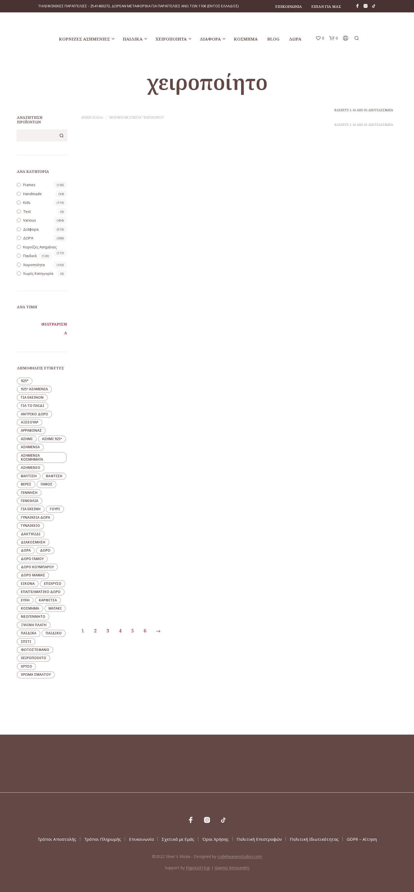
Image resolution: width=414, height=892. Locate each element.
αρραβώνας (31, 430)
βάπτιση (29, 476)
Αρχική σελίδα (92, 117)
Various (29, 220)
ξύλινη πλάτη (33, 625)
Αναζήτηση (61, 135)
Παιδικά (133, 39)
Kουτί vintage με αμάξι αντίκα (269, 356)
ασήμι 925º (52, 438)
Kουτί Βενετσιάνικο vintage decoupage (276, 474)
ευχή (25, 600)
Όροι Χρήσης (215, 839)
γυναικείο (30, 525)
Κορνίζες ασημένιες (84, 39)
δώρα (26, 550)
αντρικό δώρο (34, 414)
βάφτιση (54, 476)
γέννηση (29, 492)
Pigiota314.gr (198, 868)
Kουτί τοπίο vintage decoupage (270, 592)
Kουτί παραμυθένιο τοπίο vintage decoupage (111, 594)
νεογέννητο (33, 616)
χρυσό (26, 666)
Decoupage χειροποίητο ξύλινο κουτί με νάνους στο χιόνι (197, 235)
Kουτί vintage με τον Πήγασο (349, 356)
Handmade (32, 193)
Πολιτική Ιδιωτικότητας (314, 839)
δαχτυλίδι (31, 534)
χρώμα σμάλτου (36, 674)
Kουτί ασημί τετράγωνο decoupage (193, 474)
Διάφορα (210, 39)
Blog (273, 39)
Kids (26, 202)
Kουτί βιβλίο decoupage (345, 474)
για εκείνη (31, 509)
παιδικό (54, 633)
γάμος (46, 484)
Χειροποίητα (171, 39)
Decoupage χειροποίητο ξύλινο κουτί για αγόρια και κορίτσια (117, 235)
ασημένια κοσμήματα (32, 457)
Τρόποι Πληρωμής (102, 839)
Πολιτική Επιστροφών (259, 839)
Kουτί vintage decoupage (185, 356)
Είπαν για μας (326, 6)
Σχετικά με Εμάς (178, 839)
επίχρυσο (52, 583)
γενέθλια (29, 500)
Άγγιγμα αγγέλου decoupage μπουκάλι (358, 592)
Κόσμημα (246, 39)
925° (24, 380)
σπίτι (26, 641)
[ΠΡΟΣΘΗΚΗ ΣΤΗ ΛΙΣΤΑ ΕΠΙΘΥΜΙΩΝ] (118, 219)
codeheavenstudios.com (239, 856)
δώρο (45, 550)
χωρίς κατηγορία (38, 273)
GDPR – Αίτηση (362, 839)
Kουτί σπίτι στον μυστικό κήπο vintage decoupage (195, 594)
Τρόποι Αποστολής (56, 839)
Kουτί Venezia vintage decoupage (111, 356)
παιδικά (28, 633)
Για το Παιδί (32, 405)
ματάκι (55, 608)
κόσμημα (30, 608)
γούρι (55, 509)
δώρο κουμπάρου (37, 567)
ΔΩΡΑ (295, 39)
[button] (319, 38)
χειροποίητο (33, 657)
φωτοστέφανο (35, 649)
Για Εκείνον (32, 397)
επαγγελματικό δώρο (41, 591)
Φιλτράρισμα (54, 328)
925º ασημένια (34, 389)
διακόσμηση (33, 542)
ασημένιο (30, 467)
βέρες (26, 484)
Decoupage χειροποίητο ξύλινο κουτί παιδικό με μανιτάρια (275, 235)
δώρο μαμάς (33, 575)
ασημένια (30, 447)
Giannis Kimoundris (232, 868)
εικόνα (28, 583)
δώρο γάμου (32, 558)
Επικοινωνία (288, 6)
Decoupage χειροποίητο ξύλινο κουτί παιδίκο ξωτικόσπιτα (356, 235)
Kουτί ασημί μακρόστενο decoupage (113, 474)
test (27, 211)
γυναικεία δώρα (35, 517)
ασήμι (27, 438)
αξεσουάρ (29, 422)
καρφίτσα (48, 600)
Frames (29, 184)
